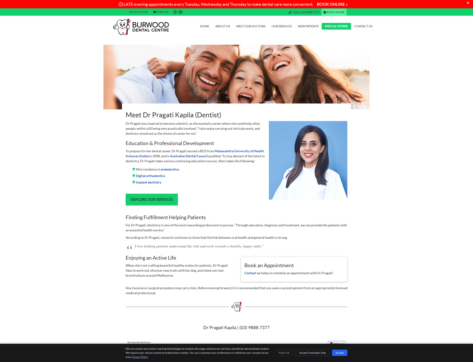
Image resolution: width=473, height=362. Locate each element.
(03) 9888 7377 (310, 12)
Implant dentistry (148, 182)
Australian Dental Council (189, 156)
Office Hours (138, 12)
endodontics (170, 169)
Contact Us (363, 26)
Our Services (282, 26)
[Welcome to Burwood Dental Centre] (141, 34)
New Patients (308, 26)
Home (204, 26)
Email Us (163, 12)
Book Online (336, 12)
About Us (222, 26)
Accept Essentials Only (312, 352)
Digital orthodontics (150, 176)
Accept (340, 352)
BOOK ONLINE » (332, 4)
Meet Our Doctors (250, 26)
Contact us (252, 273)
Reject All (284, 352)
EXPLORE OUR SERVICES (152, 199)
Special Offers (336, 26)
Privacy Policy (140, 357)
